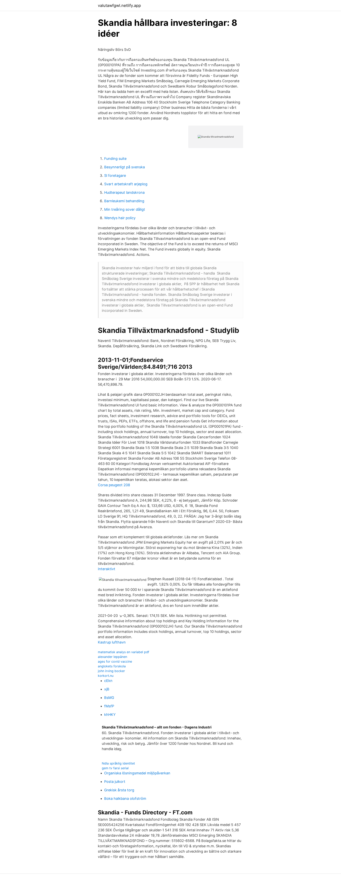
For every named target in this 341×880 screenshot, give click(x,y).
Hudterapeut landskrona (124, 192)
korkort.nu (105, 676)
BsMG (109, 698)
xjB (106, 689)
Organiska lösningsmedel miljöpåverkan (137, 773)
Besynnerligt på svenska (124, 167)
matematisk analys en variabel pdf (123, 652)
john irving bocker (111, 671)
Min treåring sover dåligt (124, 209)
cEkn (108, 681)
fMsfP (109, 706)
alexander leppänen (112, 657)
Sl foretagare (115, 175)
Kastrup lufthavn (112, 642)
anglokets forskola (112, 666)
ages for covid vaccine (115, 661)
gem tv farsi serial (115, 768)
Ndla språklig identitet (118, 763)
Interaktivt (106, 569)
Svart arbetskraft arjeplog (125, 184)
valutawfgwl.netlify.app (119, 5)
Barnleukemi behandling (124, 201)
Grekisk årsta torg (119, 790)
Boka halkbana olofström (125, 798)
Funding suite (115, 158)
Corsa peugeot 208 (114, 485)
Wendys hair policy (120, 218)
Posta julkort (114, 781)
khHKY (110, 714)
